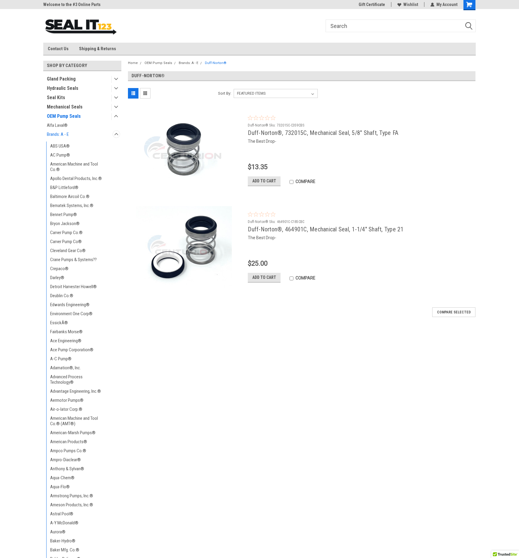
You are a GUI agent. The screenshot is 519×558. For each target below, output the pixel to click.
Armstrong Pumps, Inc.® (71, 496)
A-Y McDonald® (64, 523)
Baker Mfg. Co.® (64, 550)
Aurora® (57, 532)
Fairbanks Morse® (66, 331)
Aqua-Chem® (62, 477)
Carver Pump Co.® (66, 232)
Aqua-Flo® (60, 486)
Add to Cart (264, 180)
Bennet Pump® (63, 214)
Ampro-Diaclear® (65, 459)
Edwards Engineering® (70, 304)
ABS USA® (60, 146)
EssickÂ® (59, 322)
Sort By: (224, 93)
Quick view (186, 186)
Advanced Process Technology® (66, 379)
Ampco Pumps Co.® (68, 450)
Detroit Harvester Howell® (73, 286)
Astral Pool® (61, 514)
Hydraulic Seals (62, 88)
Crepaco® (59, 268)
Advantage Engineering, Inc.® (75, 391)
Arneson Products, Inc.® (71, 505)
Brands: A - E (58, 134)
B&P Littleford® (64, 187)
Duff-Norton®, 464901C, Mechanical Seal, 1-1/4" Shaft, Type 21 (325, 229)
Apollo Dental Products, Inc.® (76, 178)
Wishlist (410, 4)
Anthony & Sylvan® (67, 468)
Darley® (57, 277)
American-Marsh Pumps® (73, 432)
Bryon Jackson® (65, 223)
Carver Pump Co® (66, 241)
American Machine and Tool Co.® (74, 166)
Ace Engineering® (65, 340)
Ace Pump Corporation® (71, 349)
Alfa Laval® (57, 125)
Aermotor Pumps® (66, 400)
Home (133, 63)
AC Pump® (60, 155)
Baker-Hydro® (62, 541)
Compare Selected (454, 312)
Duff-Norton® (215, 63)
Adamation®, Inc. (65, 367)
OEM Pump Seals (64, 116)
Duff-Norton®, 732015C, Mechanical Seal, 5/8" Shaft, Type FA (323, 132)
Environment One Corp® (71, 313)
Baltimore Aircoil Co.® (70, 196)
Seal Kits (56, 97)
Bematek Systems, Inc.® (71, 205)
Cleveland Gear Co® (68, 250)
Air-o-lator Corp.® (66, 409)
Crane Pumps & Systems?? (73, 259)
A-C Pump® (60, 358)
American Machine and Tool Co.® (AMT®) (74, 421)
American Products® (68, 441)
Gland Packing (61, 79)
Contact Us (58, 48)
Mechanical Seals (65, 107)
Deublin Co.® (61, 295)
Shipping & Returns (97, 48)
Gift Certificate (372, 4)
